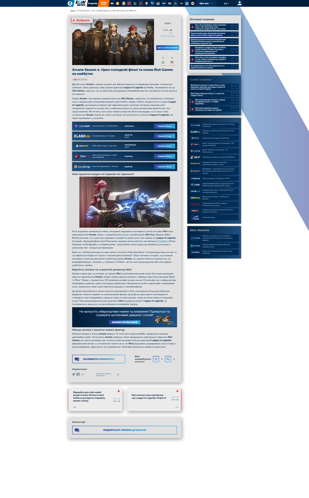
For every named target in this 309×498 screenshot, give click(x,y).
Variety (125, 235)
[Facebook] (78, 374)
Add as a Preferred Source (167, 48)
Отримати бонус (164, 126)
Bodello (168, 23)
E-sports (93, 3)
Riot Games (82, 79)
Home (72, 11)
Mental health (104, 3)
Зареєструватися (124, 322)
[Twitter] (73, 374)
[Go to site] (82, 126)
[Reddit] (82, 374)
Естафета (162, 241)
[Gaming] (112, 3)
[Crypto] (117, 3)
